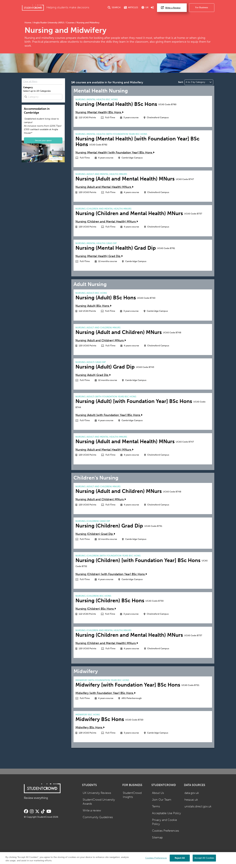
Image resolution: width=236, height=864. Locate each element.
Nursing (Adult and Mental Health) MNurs (103, 187)
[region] (118, 858)
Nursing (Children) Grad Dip (94, 534)
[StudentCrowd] (33, 8)
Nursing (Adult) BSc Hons (92, 306)
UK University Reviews (97, 793)
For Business (201, 7)
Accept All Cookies (204, 857)
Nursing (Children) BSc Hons (94, 608)
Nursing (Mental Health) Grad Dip (98, 256)
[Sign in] (152, 7)
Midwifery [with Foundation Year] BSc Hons (104, 693)
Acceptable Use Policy (166, 813)
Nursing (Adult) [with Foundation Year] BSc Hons (108, 415)
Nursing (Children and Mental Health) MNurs (105, 221)
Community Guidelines (98, 817)
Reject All (180, 857)
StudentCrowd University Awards (99, 801)
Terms (156, 806)
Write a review (92, 810)
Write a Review (172, 7)
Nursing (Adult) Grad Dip (92, 375)
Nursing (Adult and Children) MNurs (99, 340)
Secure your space (43, 140)
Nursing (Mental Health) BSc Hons (98, 112)
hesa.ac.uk (191, 799)
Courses (70, 22)
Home (28, 22)
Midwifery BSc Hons (89, 727)
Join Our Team (161, 799)
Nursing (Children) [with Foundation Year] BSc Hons (110, 574)
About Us (158, 793)
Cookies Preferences (165, 830)
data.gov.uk (191, 793)
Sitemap (157, 837)
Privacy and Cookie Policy (164, 822)
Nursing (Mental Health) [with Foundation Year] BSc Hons (114, 152)
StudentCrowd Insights (132, 795)
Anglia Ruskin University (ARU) (49, 22)
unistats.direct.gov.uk (197, 806)
